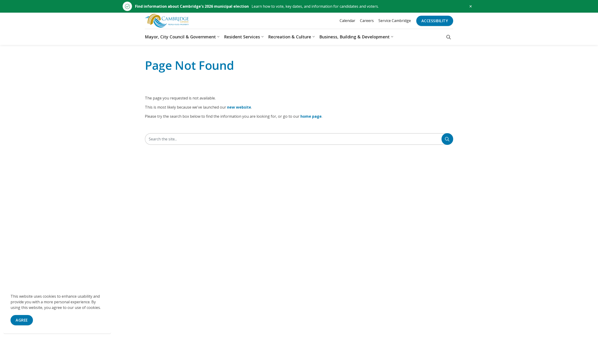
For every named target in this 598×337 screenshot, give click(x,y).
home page (311, 116)
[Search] (447, 139)
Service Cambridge (394, 20)
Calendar (347, 20)
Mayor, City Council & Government (180, 37)
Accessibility (434, 20)
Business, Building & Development (354, 37)
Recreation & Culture (289, 37)
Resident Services (242, 37)
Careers (367, 20)
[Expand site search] (449, 37)
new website (239, 107)
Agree (22, 320)
